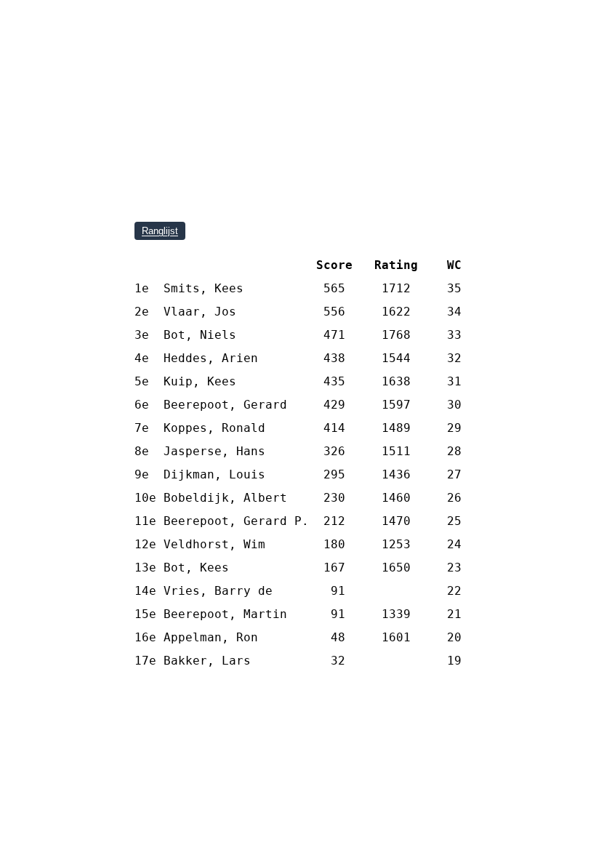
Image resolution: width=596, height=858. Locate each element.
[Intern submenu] (298, 67)
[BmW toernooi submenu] (460, 67)
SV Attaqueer (298, 34)
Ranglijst (160, 230)
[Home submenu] (170, 67)
